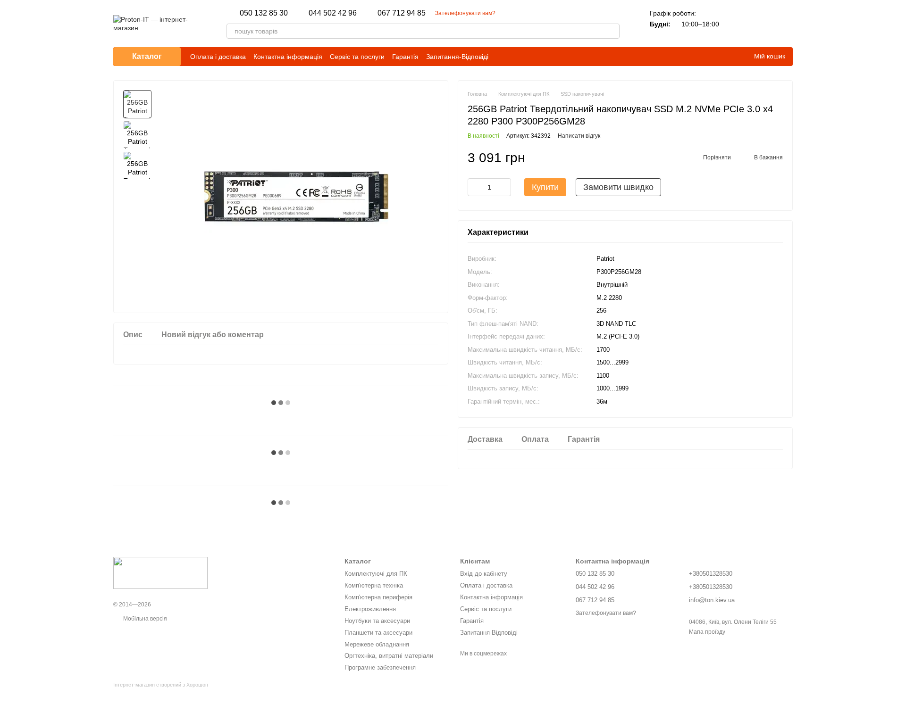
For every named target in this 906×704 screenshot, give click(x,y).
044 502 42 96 (333, 13)
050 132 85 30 (264, 13)
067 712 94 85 (402, 13)
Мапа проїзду (707, 632)
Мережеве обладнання (376, 644)
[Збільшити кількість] (504, 187)
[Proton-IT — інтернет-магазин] (160, 572)
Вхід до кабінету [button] (483, 573)
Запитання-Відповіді (457, 56)
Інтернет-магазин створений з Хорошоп (160, 684)
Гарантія (405, 56)
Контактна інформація (287, 56)
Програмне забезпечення (380, 667)
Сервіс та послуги (357, 56)
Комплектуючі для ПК (375, 573)
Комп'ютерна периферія (378, 597)
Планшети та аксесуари (378, 632)
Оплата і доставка (218, 56)
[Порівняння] (736, 23)
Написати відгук (579, 136)
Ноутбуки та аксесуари (377, 620)
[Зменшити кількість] (474, 187)
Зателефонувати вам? (465, 13)
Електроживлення (370, 609)
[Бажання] (760, 23)
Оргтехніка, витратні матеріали (388, 655)
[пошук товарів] (612, 31)
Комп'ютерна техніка (373, 585)
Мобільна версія (144, 618)
